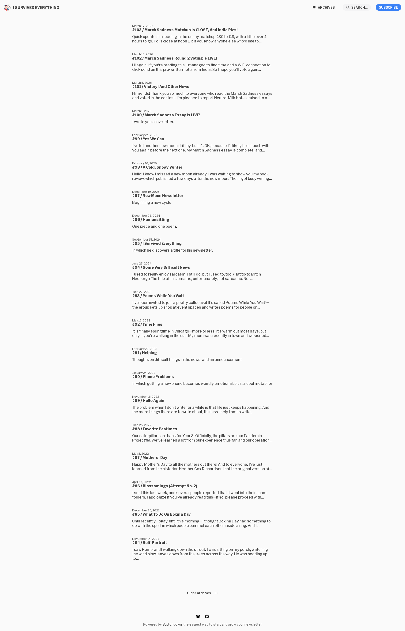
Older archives (199, 593)
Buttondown (172, 624)
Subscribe (388, 7)
